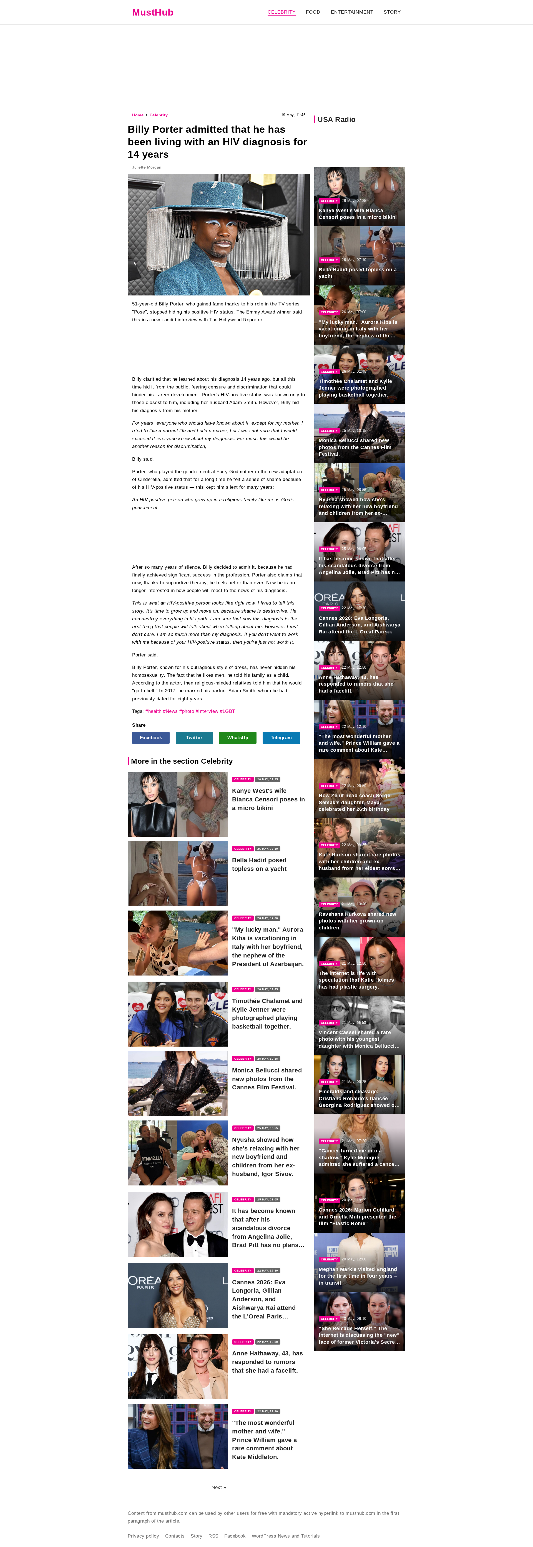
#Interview (207, 711)
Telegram (281, 737)
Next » (219, 1487)
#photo (186, 711)
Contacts (175, 1536)
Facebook (151, 737)
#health (153, 711)
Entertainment (352, 12)
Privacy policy (143, 1536)
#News (170, 711)
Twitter (194, 737)
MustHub (153, 12)
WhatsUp (237, 737)
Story (392, 12)
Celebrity (282, 12)
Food (313, 12)
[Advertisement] (266, 68)
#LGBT (227, 711)
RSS (213, 1536)
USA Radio (337, 119)
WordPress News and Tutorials (286, 1536)
